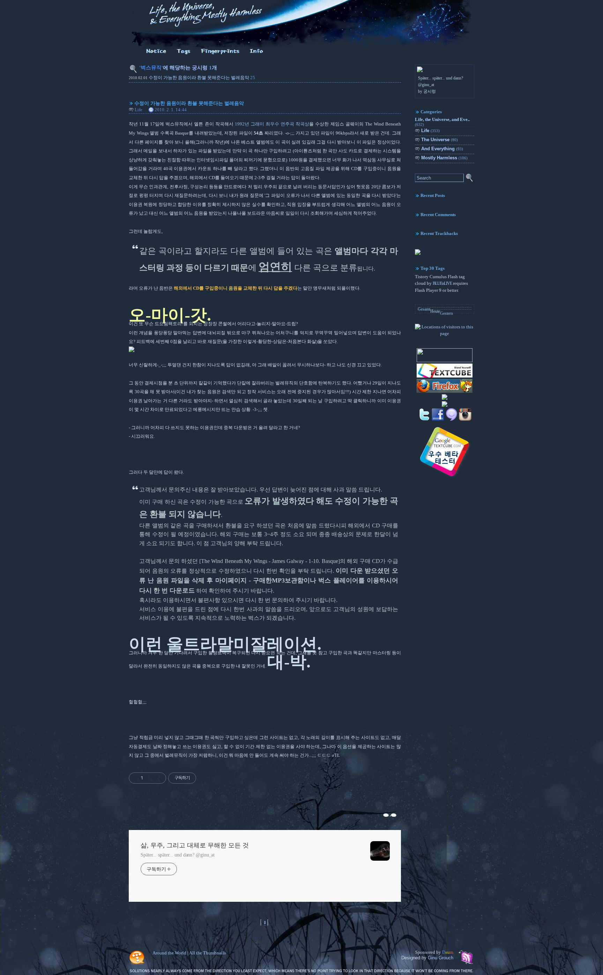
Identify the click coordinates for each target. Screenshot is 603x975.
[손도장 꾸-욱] (220, 54)
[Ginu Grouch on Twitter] (424, 420)
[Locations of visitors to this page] (444, 333)
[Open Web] (444, 406)
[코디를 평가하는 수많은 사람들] (444, 399)
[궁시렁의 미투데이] (451, 420)
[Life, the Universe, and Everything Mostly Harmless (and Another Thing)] (417, 253)
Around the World (169, 953)
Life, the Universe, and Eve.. (442, 122)
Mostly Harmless (444, 157)
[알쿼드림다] (156, 54)
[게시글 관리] (158, 778)
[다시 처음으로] (201, 28)
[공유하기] (149, 778)
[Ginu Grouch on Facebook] (438, 420)
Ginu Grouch (440, 957)
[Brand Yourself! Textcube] (444, 376)
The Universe (439, 139)
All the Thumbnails (207, 953)
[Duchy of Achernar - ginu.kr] (444, 360)
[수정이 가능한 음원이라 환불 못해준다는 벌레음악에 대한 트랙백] (394, 815)
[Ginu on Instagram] (465, 420)
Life (138, 109)
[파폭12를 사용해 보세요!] (444, 392)
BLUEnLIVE (442, 283)
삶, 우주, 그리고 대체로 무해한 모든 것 (195, 845)
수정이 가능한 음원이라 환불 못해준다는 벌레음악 (199, 77)
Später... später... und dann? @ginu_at (178, 855)
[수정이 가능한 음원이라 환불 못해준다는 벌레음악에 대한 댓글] (386, 815)
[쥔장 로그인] (256, 54)
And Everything (442, 148)
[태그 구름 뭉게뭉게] (183, 54)
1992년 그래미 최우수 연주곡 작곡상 (272, 124)
